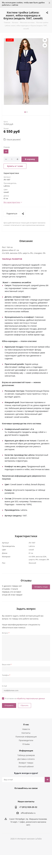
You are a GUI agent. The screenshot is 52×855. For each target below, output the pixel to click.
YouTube (28, 794)
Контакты (26, 733)
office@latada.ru (28, 813)
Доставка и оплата (26, 759)
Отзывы (26, 744)
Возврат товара (26, 762)
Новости (26, 729)
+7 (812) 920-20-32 (28, 807)
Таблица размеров (26, 755)
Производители (26, 740)
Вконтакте (15, 794)
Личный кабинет (26, 766)
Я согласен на (25, 698)
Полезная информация (26, 736)
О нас (26, 724)
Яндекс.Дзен (35, 794)
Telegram (22, 794)
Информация (26, 750)
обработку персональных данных (31, 698)
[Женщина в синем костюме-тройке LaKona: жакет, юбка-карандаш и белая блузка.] (26, 71)
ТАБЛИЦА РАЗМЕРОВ (12, 259)
